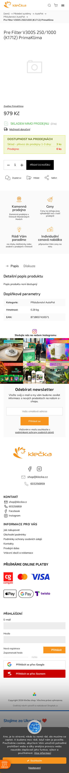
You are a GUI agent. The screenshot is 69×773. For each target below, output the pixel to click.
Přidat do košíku (40, 165)
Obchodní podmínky (15, 534)
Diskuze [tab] (29, 266)
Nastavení (34, 767)
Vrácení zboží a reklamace (18, 552)
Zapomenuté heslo (13, 652)
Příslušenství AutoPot (43, 302)
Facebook (29, 469)
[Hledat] (49, 5)
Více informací (42, 752)
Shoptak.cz (52, 705)
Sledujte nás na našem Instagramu (35, 335)
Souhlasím (36, 760)
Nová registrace (12, 648)
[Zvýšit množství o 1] (21, 165)
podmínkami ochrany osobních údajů (34, 432)
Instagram (39, 469)
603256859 (37, 483)
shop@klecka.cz (37, 477)
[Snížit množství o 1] (8, 165)
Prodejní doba (11, 548)
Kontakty (9, 543)
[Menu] (62, 5)
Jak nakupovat (12, 530)
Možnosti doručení (19, 129)
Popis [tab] (15, 266)
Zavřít (58, 186)
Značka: (13, 106)
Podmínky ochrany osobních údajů (23, 539)
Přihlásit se (34, 421)
